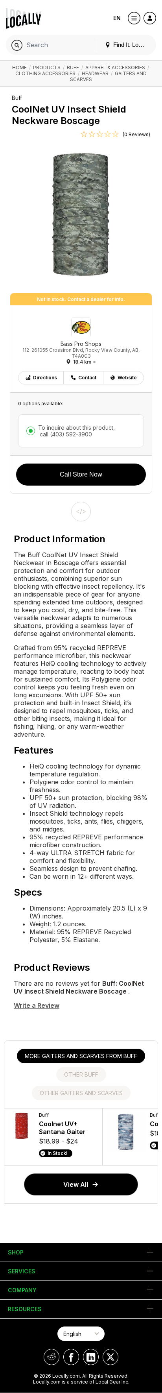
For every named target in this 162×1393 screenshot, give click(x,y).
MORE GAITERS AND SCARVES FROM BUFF (81, 1056)
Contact (87, 378)
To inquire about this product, (76, 431)
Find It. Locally (131, 44)
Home (19, 67)
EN (117, 18)
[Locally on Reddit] (51, 1357)
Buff (73, 67)
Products (47, 67)
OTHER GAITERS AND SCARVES (81, 1093)
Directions (45, 378)
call (65, 434)
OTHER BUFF (81, 1074)
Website (127, 378)
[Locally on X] (110, 1357)
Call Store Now (81, 474)
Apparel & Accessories (115, 67)
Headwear (95, 73)
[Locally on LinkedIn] (91, 1357)
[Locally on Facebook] (71, 1357)
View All (75, 1184)
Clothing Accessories (45, 73)
